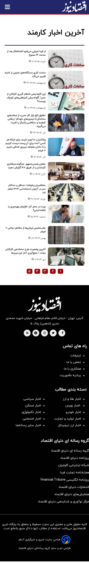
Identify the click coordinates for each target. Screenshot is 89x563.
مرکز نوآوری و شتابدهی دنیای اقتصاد (63, 501)
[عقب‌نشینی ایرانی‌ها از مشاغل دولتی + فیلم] (66, 235)
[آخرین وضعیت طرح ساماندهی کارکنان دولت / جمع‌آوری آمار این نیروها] (66, 256)
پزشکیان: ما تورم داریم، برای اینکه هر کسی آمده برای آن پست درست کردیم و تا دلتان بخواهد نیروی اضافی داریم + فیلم (25, 145)
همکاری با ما (72, 369)
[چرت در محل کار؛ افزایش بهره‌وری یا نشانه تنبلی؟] (66, 214)
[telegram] (35, 333)
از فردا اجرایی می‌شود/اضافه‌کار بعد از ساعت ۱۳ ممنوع (26, 53)
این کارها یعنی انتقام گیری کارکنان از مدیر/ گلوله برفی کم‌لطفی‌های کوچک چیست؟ (26, 97)
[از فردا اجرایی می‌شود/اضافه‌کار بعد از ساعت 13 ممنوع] (66, 58)
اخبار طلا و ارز (72, 399)
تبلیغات (75, 355)
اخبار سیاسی (32, 399)
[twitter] (53, 333)
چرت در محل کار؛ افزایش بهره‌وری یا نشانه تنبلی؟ (27, 208)
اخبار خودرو (73, 412)
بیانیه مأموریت (70, 375)
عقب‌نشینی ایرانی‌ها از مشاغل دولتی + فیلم (25, 229)
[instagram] (44, 333)
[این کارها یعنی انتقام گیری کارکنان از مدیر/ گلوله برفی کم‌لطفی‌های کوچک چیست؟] (66, 101)
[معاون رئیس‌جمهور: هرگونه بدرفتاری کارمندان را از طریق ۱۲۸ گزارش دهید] (66, 171)
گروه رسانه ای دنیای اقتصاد (70, 451)
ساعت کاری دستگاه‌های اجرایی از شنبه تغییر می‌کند (25, 74)
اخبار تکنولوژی (31, 412)
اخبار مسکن (33, 405)
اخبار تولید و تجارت (67, 419)
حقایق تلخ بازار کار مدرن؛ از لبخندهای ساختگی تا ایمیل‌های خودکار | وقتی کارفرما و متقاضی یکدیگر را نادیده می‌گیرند (26, 121)
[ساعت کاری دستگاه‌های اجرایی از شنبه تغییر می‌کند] (66, 80)
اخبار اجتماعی (32, 419)
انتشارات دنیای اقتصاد (73, 487)
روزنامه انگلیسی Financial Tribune (65, 480)
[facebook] (62, 333)
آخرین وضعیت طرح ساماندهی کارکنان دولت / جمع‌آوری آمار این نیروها (25, 251)
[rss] (27, 333)
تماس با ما (73, 362)
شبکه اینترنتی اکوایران (73, 465)
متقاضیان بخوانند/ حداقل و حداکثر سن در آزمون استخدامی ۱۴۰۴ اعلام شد (27, 188)
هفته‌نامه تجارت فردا (74, 472)
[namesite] (74, 7)
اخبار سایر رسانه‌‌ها (28, 425)
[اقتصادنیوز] (44, 304)
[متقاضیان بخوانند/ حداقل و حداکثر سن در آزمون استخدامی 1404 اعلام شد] (66, 192)
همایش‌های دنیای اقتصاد (71, 494)
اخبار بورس (73, 405)
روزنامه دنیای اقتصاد (74, 458)
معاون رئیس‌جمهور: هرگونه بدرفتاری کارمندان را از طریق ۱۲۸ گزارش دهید (26, 165)
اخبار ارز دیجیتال (69, 425)
